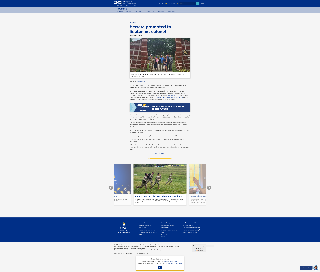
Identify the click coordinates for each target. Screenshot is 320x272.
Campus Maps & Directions (147, 230)
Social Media (171, 11)
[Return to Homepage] (124, 228)
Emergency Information (168, 225)
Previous (109, 187)
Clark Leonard (142, 81)
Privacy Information (143, 253)
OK (160, 267)
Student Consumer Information (148, 232)
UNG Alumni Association (190, 223)
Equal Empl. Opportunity (190, 232)
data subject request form (173, 263)
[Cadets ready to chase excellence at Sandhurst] (160, 179)
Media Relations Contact (134, 11)
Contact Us (142, 223)
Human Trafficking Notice (190, 230)
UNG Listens (143, 235)
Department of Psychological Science (170, 97)
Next (208, 187)
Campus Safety (165, 223)
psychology (172, 95)
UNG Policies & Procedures (169, 230)
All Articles (120, 11)
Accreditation (118, 253)
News (134, 22)
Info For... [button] (162, 3)
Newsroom (121, 8)
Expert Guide (150, 11)
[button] (202, 3)
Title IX (163, 232)
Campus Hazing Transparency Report (169, 235)
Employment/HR (166, 227)
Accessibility (129, 253)
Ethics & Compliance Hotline (191, 227)
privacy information (171, 261)
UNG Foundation (188, 225)
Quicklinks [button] (172, 3)
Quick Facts (142, 227)
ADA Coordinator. (139, 248)
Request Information (145, 225)
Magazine (161, 11)
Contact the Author (159, 153)
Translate (200, 250)
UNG (131, 22)
